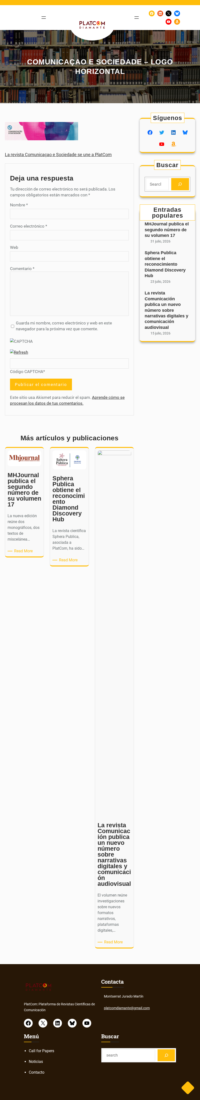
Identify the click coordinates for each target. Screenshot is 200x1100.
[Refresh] (19, 352)
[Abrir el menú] (43, 17)
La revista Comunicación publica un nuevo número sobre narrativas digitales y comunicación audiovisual (166, 310)
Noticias (36, 1061)
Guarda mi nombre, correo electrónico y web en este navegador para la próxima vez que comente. (64, 326)
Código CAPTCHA (26, 371)
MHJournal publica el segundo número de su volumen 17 (167, 230)
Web (14, 247)
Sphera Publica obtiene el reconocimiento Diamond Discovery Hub (165, 264)
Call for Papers (41, 1051)
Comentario (22, 268)
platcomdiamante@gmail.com (127, 1008)
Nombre (19, 204)
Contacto (36, 1072)
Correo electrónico (28, 226)
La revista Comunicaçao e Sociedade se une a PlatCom (58, 154)
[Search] (180, 184)
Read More (24, 551)
